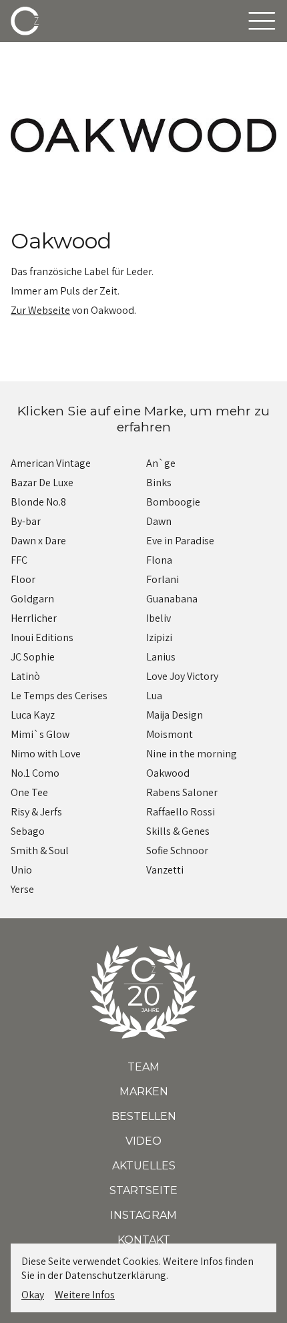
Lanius (161, 657)
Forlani (162, 579)
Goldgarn (32, 599)
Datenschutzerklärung (115, 1275)
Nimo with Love (46, 754)
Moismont (169, 734)
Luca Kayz (33, 715)
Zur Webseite (40, 310)
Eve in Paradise (180, 541)
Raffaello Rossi (180, 812)
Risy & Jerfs (36, 812)
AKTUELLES (144, 1165)
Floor (23, 579)
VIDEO (143, 1141)
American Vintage (51, 463)
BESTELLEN (143, 1116)
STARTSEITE (143, 1190)
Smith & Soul (40, 850)
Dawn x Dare (38, 541)
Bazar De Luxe (42, 483)
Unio (21, 870)
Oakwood (168, 773)
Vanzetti (165, 870)
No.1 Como (35, 773)
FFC (19, 560)
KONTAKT (143, 1240)
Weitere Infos (85, 1295)
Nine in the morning (191, 754)
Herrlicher (34, 618)
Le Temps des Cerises (59, 696)
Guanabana (172, 599)
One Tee (29, 792)
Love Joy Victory (182, 676)
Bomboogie (173, 502)
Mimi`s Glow (40, 734)
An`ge (161, 463)
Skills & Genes (178, 831)
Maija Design (174, 715)
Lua (154, 696)
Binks (159, 483)
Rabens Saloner (182, 792)
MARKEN (143, 1091)
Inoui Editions (42, 637)
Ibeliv (158, 618)
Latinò (25, 676)
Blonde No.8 (38, 502)
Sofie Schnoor (177, 850)
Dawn (159, 521)
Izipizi (159, 637)
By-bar (26, 521)
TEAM (143, 1067)
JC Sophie (33, 657)
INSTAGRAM (143, 1215)
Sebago (28, 831)
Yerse (22, 889)
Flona (159, 560)
